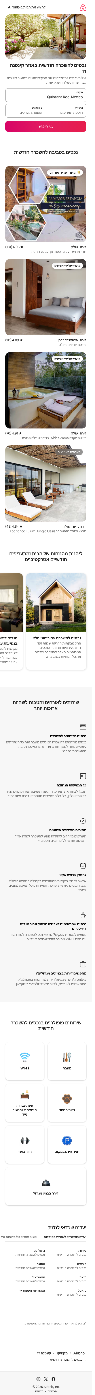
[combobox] (46, 97)
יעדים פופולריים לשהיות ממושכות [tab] (65, 1237)
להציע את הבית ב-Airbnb (27, 7)
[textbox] (66, 112)
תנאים (39, 1391)
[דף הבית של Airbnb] (83, 7)
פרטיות (52, 1391)
